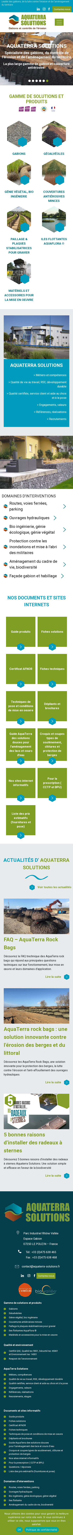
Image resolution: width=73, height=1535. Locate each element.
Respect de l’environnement (23, 1358)
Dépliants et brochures (20, 1438)
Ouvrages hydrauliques (20, 1491)
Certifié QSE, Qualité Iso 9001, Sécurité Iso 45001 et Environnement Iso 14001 (33, 1353)
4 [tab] (39, 81)
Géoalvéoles (15, 1313)
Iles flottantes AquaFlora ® (22, 1330)
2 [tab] (32, 81)
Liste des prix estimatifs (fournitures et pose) (32, 1471)
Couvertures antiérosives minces (25, 1322)
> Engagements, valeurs (51, 405)
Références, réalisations (21, 1392)
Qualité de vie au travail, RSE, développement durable (36, 1379)
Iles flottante (15, 1500)
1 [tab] (28, 81)
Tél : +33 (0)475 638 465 (41, 1252)
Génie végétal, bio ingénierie (23, 1317)
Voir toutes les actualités (54, 887)
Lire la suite (53, 976)
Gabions (13, 1308)
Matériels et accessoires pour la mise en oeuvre (33, 1334)
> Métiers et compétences (50, 375)
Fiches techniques (18, 1429)
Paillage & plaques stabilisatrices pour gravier (32, 1326)
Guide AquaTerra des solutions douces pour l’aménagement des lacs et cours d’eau (31, 1444)
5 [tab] (42, 81)
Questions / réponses (20, 1467)
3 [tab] (35, 81)
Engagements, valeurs (20, 1387)
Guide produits (16, 1416)
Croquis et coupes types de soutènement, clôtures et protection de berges (36, 1452)
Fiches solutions (17, 1421)
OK (19, 1529)
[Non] (68, 1522)
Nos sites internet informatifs (24, 1458)
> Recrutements (56, 419)
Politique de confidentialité (41, 1529)
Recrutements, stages (20, 1396)
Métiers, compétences (20, 1374)
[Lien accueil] (27, 22)
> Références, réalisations (50, 412)
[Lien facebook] (49, 9)
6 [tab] (46, 81)
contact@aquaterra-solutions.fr (41, 1266)
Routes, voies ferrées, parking (24, 1487)
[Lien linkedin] (38, 9)
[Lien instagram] (44, 9)
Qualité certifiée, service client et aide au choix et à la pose (38, 1383)
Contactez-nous (62, 9)
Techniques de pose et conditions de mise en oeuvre (36, 1434)
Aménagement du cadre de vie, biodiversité (31, 1504)
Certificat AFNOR (17, 1425)
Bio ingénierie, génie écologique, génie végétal (32, 1496)
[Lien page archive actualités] (33, 887)
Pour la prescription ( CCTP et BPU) (26, 1462)
